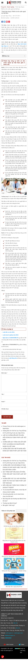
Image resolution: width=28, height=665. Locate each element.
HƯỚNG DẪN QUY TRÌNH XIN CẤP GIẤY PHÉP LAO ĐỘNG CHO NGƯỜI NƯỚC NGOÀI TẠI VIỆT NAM (14, 444)
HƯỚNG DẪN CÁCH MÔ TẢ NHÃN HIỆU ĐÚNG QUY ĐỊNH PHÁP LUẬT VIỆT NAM (14, 450)
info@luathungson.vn (10, 635)
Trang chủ (3, 7)
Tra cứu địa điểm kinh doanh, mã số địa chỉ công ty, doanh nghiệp (14, 491)
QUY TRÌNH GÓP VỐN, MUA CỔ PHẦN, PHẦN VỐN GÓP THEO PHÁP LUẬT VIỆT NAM (14, 474)
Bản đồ (15, 623)
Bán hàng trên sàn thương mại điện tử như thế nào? (14, 500)
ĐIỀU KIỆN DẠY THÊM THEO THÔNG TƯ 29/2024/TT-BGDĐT (14, 486)
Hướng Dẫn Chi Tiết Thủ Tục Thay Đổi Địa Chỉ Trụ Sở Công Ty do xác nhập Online (14, 432)
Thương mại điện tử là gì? (10, 503)
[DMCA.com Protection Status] (17, 648)
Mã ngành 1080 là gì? (9, 505)
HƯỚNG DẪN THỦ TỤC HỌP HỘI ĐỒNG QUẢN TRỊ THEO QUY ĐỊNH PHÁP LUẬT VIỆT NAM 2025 (14, 481)
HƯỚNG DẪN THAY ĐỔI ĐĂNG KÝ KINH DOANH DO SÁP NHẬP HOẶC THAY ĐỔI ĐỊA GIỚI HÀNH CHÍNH (14, 467)
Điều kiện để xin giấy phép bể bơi (14, 586)
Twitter (22, 644)
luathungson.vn (9, 633)
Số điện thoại (5, 408)
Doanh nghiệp (10, 7)
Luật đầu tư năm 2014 (8, 332)
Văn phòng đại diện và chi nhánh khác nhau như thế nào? (13, 495)
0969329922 (8, 638)
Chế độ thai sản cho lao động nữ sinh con (14, 526)
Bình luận (4, 373)
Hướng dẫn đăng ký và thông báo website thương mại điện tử (14, 571)
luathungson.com (18, 633)
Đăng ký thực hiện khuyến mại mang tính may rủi (14, 556)
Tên (2, 394)
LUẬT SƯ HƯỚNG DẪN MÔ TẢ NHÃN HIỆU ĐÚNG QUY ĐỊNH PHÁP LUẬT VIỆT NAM (14, 437)
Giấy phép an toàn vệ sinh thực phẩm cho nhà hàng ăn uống (14, 541)
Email (3, 401)
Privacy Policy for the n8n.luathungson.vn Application (14, 427)
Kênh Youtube (9, 644)
